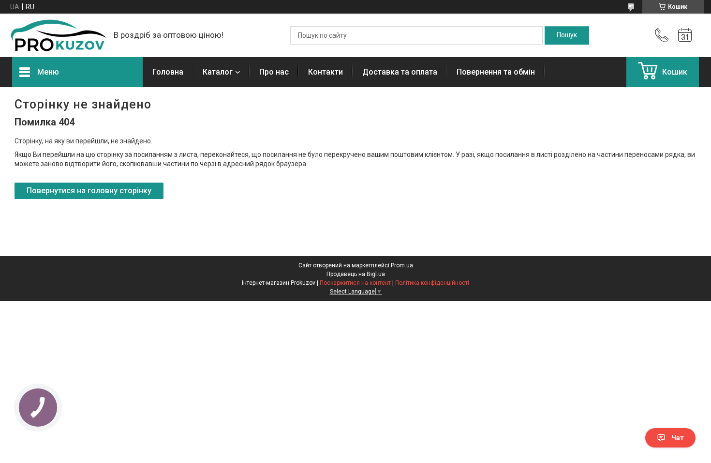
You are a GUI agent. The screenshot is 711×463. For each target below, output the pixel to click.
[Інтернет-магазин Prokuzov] (58, 35)
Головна (167, 72)
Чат (677, 438)
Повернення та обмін (496, 72)
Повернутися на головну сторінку (89, 190)
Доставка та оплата (399, 72)
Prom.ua (402, 265)
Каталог (218, 72)
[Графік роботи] (685, 35)
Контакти (325, 72)
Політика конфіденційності (432, 282)
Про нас (274, 72)
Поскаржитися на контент (355, 282)
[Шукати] (567, 35)
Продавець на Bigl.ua (355, 274)
